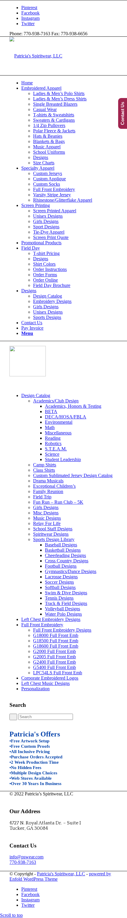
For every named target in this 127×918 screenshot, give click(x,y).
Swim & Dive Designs (66, 592)
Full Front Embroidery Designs (62, 630)
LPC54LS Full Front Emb (57, 672)
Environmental (58, 422)
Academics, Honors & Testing (73, 406)
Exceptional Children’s (54, 486)
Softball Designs (60, 587)
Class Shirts (44, 470)
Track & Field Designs (66, 603)
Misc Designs (45, 512)
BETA (51, 411)
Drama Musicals (48, 480)
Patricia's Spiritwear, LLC (61, 873)
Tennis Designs (59, 598)
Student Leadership (63, 459)
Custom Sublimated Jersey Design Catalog (73, 475)
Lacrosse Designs (61, 576)
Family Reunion (48, 491)
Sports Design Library (53, 539)
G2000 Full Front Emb (54, 651)
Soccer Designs (59, 582)
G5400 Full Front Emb (54, 667)
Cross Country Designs (66, 560)
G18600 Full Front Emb (55, 646)
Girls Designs (45, 507)
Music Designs (47, 518)
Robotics (53, 443)
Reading (53, 438)
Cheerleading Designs (65, 555)
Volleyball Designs (62, 608)
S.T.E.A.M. (56, 448)
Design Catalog (35, 395)
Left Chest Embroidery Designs (50, 619)
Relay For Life (47, 523)
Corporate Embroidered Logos (49, 678)
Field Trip (42, 496)
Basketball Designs (63, 550)
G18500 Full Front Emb (55, 640)
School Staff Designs (52, 528)
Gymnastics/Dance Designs (70, 571)
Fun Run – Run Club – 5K (58, 502)
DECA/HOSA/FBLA (65, 416)
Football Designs (60, 566)
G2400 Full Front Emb (54, 662)
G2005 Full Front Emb (54, 656)
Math (50, 427)
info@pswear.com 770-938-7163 (26, 859)
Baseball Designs (61, 544)
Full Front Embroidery (42, 624)
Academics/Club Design (56, 400)
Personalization (35, 688)
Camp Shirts (44, 464)
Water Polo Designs (63, 614)
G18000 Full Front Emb (55, 635)
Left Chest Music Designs (45, 683)
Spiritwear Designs (51, 534)
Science (52, 454)
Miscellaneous (58, 432)
